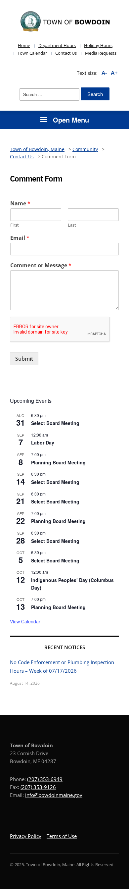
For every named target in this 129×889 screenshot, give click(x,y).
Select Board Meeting (55, 423)
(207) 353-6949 (45, 779)
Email (19, 238)
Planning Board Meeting (58, 462)
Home (24, 45)
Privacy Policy (25, 836)
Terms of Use (62, 836)
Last (72, 225)
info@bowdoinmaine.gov (53, 795)
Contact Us (66, 53)
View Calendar (25, 621)
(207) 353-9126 (38, 787)
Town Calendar (32, 53)
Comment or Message (40, 265)
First (14, 225)
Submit (24, 358)
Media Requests (100, 53)
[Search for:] (49, 94)
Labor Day (42, 442)
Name (20, 203)
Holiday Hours (98, 45)
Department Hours (57, 45)
